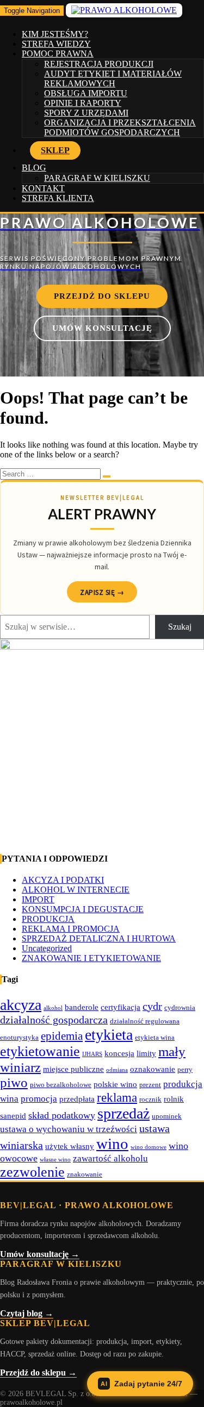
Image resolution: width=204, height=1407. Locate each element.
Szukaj (179, 626)
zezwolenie (32, 1172)
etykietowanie (40, 1051)
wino (112, 1143)
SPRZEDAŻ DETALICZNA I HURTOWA (99, 938)
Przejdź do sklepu (102, 296)
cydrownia (179, 1007)
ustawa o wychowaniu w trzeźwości (68, 1129)
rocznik (150, 1099)
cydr (152, 1006)
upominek (167, 1116)
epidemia (62, 1035)
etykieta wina (155, 1037)
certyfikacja (120, 1007)
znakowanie (84, 1174)
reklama (117, 1097)
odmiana (117, 1070)
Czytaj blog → (26, 1313)
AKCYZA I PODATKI (63, 879)
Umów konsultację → (39, 1254)
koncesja (119, 1053)
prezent (150, 1085)
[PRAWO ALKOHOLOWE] (102, 242)
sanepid (13, 1115)
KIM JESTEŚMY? (55, 34)
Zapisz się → (102, 592)
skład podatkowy (61, 1115)
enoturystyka (19, 1037)
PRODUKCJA (48, 919)
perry (185, 1069)
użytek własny (69, 1146)
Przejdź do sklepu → (38, 1372)
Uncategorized (47, 948)
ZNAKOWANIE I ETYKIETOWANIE (91, 958)
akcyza (20, 1004)
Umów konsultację (102, 328)
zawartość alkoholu (110, 1158)
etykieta (109, 1034)
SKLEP (55, 150)
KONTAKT (43, 188)
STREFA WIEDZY (56, 43)
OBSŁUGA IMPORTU (85, 93)
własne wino (55, 1160)
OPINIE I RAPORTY (82, 103)
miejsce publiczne (73, 1068)
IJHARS (92, 1054)
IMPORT (38, 899)
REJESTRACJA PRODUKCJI (98, 63)
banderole (81, 1007)
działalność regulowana (145, 1021)
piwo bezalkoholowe (60, 1085)
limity (146, 1053)
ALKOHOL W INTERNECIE (75, 889)
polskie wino (115, 1084)
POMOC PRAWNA (58, 53)
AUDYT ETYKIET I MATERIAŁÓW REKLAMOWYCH (113, 78)
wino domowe (148, 1147)
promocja (39, 1099)
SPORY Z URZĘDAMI (86, 112)
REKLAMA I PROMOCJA (71, 928)
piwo (14, 1082)
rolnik (174, 1098)
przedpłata (77, 1098)
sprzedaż (123, 1113)
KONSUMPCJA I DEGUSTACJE (83, 909)
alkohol (53, 1008)
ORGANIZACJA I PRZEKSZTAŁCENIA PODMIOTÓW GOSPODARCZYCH (120, 127)
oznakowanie (152, 1068)
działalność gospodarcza (54, 1020)
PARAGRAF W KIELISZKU (97, 178)
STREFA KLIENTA (58, 198)
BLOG (34, 167)
